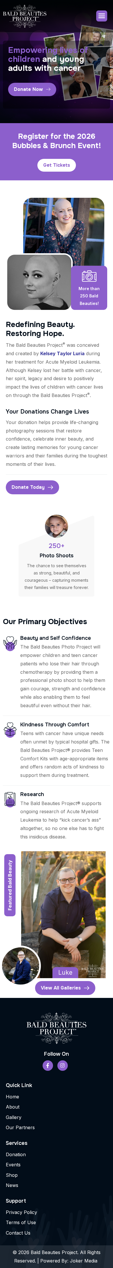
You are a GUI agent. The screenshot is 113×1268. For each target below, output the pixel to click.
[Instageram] (62, 1065)
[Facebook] (48, 1065)
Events (13, 1165)
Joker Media (84, 1261)
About (12, 1107)
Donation (16, 1154)
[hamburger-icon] (101, 15)
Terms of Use (21, 1222)
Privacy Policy (21, 1212)
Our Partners (20, 1127)
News (12, 1185)
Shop (12, 1175)
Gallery (13, 1117)
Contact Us (18, 1233)
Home (12, 1097)
